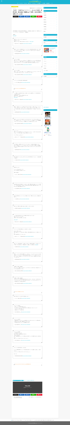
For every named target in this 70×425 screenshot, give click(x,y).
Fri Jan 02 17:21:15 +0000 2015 (25, 340)
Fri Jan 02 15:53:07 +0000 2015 (25, 298)
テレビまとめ (21, 3)
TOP (17, 3)
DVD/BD (45, 68)
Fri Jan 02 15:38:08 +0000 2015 (27, 99)
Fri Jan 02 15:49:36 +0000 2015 (29, 236)
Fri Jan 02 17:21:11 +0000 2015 (25, 324)
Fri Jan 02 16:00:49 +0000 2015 (25, 188)
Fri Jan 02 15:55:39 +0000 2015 (27, 283)
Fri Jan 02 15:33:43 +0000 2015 (27, 74)
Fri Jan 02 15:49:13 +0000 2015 (24, 246)
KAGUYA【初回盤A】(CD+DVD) (19, 291)
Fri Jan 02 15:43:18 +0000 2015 (26, 174)
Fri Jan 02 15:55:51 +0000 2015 (25, 259)
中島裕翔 (45, 17)
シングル (45, 63)
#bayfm (36, 244)
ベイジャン (26, 380)
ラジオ (22, 380)
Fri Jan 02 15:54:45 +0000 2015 (27, 270)
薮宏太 (45, 31)
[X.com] (27, 389)
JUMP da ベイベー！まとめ (14, 6)
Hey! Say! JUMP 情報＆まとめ (35, 1)
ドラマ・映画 (45, 70)
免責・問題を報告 (46, 107)
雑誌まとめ (29, 3)
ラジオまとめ (25, 3)
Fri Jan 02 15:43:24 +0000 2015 (25, 149)
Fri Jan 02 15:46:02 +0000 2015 (25, 208)
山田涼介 (45, 12)
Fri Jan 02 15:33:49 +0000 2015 (25, 82)
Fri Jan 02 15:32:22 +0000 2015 (27, 43)
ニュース (52, 3)
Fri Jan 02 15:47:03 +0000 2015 (27, 221)
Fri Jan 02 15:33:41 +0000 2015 (25, 53)
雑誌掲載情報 (48, 3)
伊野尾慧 (45, 26)
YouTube (14, 35)
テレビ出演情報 (38, 3)
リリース (45, 61)
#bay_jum (31, 41)
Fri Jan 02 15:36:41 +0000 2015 (27, 64)
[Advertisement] (27, 23)
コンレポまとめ (34, 3)
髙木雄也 (33, 380)
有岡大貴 (29, 380)
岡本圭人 (45, 19)
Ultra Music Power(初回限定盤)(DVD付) (20, 88)
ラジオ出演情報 (43, 3)
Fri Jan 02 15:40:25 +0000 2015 (27, 123)
